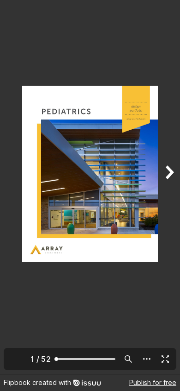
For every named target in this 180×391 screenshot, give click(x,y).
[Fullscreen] (165, 359)
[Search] (128, 359)
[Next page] (169, 187)
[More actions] (147, 359)
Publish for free (152, 382)
